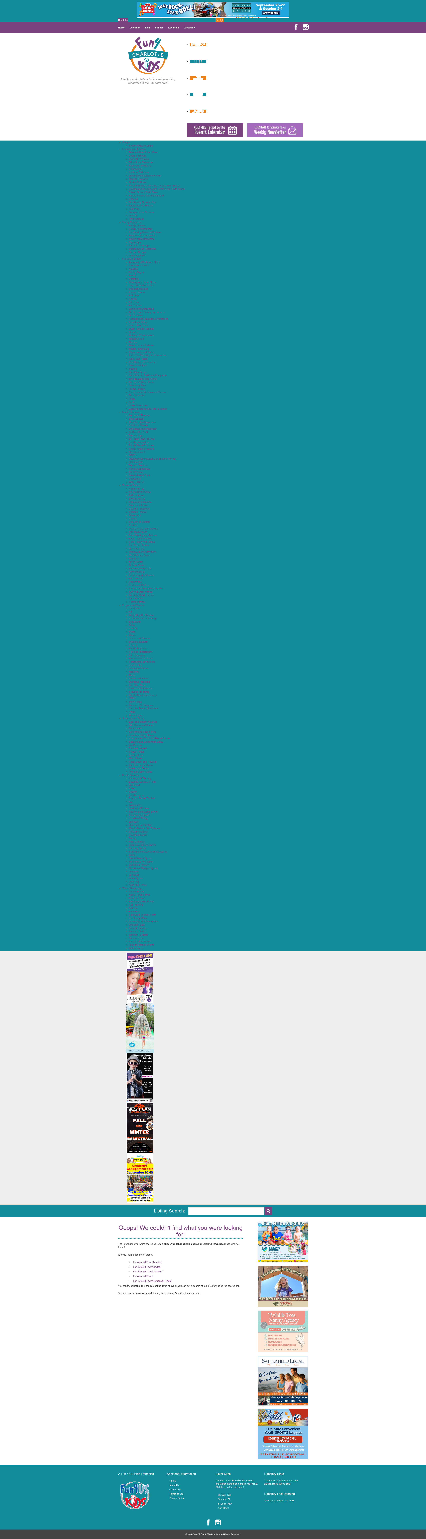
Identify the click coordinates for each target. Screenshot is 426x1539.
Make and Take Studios (141, 335)
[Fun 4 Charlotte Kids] (148, 55)
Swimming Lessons (139, 864)
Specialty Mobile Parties (141, 595)
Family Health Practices (141, 448)
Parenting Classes (138, 685)
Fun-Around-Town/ (143, 1276)
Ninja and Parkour (138, 831)
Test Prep (134, 208)
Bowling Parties (137, 498)
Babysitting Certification (141, 615)
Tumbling (134, 871)
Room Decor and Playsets (142, 761)
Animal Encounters (139, 265)
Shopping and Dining (133, 718)
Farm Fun (134, 911)
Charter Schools (137, 155)
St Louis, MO (225, 1503)
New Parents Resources (141, 238)
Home (121, 27)
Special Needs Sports (140, 858)
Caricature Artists (138, 505)
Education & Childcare (134, 149)
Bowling (133, 275)
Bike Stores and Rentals (141, 725)
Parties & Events (131, 485)
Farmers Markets (138, 748)
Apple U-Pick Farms (139, 894)
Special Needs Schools (141, 205)
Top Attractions (137, 395)
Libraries (133, 332)
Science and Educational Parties (146, 588)
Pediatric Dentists (138, 465)
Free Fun (134, 302)
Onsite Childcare (137, 182)
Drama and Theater (139, 638)
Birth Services (136, 418)
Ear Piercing (135, 745)
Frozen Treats (136, 751)
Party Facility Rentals (140, 568)
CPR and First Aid (138, 432)
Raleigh (219, 20)
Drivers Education (138, 641)
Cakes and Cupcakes (140, 502)
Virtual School (136, 218)
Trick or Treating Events (141, 944)
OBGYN (133, 455)
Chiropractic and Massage (143, 428)
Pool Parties (135, 581)
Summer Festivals (138, 934)
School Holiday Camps (141, 145)
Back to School (137, 898)
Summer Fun (136, 938)
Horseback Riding (138, 818)
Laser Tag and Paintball (141, 328)
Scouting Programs (139, 691)
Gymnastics (135, 805)
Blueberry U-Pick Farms (141, 901)
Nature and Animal (139, 678)
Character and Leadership (143, 618)
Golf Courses (136, 315)
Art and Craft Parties (139, 492)
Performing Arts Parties (141, 575)
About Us (174, 1485)
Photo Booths (136, 578)
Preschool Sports (138, 835)
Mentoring (134, 671)
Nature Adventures (139, 348)
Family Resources (131, 222)
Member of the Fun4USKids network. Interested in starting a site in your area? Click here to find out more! (236, 1484)
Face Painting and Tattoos (143, 535)
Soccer (132, 854)
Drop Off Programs (139, 159)
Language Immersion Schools (144, 175)
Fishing (133, 298)
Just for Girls (135, 665)
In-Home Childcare (139, 172)
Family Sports (136, 795)
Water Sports (136, 878)
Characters (135, 515)
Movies (132, 342)
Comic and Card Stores (141, 735)
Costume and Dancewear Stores (146, 741)
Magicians (134, 558)
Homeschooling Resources (143, 235)
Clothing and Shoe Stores (142, 731)
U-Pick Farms (136, 948)
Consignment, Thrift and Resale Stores (149, 738)
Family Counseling (138, 442)
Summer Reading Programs (143, 708)
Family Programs (138, 648)
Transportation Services (141, 212)
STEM (132, 698)
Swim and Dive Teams (140, 861)
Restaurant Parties (139, 585)
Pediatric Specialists (139, 468)
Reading (133, 198)
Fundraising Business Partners (145, 232)
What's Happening (132, 888)
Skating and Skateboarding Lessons (148, 851)
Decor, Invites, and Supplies (143, 528)
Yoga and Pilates (138, 884)
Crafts (132, 631)
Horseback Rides (138, 322)
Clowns (133, 518)
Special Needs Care (139, 475)
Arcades (133, 268)
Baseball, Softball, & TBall (142, 781)
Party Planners (136, 571)
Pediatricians (135, 472)
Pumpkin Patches (138, 928)
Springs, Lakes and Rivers (143, 378)
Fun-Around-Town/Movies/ (147, 1266)
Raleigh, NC (224, 1495)
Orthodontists (136, 462)
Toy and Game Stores (140, 771)
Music (132, 675)
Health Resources (131, 412)
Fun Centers (135, 305)
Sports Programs (131, 775)
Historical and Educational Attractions (148, 318)
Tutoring (133, 215)
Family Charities (137, 225)
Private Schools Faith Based (144, 192)
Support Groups (137, 252)
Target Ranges (137, 388)
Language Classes (139, 668)
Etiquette (133, 645)
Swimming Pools (137, 385)
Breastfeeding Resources (142, 422)
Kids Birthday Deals (139, 555)
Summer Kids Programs (141, 705)
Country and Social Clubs (142, 282)
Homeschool (135, 169)
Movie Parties (136, 561)
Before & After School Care (143, 152)
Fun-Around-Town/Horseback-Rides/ (152, 1280)
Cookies (133, 525)
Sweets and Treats (139, 768)
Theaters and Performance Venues (147, 392)
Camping (133, 278)
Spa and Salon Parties (140, 591)
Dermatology (135, 435)
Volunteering (135, 715)
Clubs (132, 625)
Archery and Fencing (140, 778)
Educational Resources (141, 162)
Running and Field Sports (142, 845)
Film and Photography (140, 651)
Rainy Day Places (138, 358)
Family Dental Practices (141, 445)
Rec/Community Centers (142, 362)
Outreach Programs (139, 681)
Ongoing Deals (137, 924)
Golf (131, 801)
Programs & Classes (133, 605)
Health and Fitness (139, 808)
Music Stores (136, 758)
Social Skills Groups (139, 245)
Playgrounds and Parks (141, 352)
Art (130, 611)
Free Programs (137, 655)
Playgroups (135, 242)
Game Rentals (136, 548)
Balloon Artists (136, 495)
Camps (126, 142)
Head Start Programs (140, 165)
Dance (132, 635)
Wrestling (134, 881)
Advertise (173, 27)
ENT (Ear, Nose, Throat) (142, 438)
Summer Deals (137, 931)
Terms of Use (176, 1493)
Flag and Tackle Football (142, 798)
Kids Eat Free (136, 755)
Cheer (132, 788)
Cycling (133, 791)
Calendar (135, 27)
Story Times (135, 701)
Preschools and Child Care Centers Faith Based (154, 185)
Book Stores (135, 728)
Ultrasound (134, 478)
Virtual (132, 711)
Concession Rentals (139, 521)
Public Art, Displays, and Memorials (147, 355)
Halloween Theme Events (142, 914)
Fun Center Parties (139, 545)
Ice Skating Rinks (138, 918)
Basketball (134, 785)
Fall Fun (133, 908)
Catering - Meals (137, 511)
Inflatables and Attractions (142, 551)
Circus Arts (134, 621)
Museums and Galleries (141, 345)
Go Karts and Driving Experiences (147, 312)
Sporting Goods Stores (141, 765)
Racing (132, 838)
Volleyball (134, 874)
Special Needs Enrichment (143, 695)
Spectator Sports (138, 372)
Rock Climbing (136, 841)
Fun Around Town (131, 258)
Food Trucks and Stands (142, 541)
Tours (132, 398)
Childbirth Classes (138, 425)
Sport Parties (136, 598)
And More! (223, 1508)
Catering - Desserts (139, 508)
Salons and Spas (138, 365)
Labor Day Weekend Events (143, 921)
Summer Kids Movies (140, 941)
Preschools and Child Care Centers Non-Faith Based (157, 188)
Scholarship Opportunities (142, 202)
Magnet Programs (138, 178)
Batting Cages (136, 272)
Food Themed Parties (140, 538)
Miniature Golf (136, 338)
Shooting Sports (137, 848)
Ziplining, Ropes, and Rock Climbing (148, 408)
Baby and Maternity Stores (143, 721)
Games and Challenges (141, 308)
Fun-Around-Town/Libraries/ (148, 1271)
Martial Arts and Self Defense (144, 828)
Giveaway (189, 27)
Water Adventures (138, 405)
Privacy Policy (176, 1498)
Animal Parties (136, 488)
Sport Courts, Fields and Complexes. (148, 375)
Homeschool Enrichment (142, 661)
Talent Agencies (137, 255)
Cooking (133, 628)
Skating (133, 368)
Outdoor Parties (137, 565)
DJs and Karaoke (138, 531)
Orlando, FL (224, 1499)
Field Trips (134, 295)
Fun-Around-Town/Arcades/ (147, 1262)
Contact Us (175, 1489)
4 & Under (134, 608)
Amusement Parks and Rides (144, 262)
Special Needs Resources (142, 248)
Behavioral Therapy (139, 415)
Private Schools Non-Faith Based (146, 195)
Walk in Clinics (136, 482)
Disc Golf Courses (138, 288)
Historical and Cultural (140, 658)
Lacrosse (134, 821)
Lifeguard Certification (140, 825)
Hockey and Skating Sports (143, 811)
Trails (132, 402)
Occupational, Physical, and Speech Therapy (152, 458)
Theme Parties (136, 601)
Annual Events (136, 891)
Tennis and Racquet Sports (143, 868)
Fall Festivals (136, 904)
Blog (147, 27)
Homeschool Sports (139, 815)
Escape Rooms (137, 292)
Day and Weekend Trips (141, 285)
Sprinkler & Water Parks (141, 382)
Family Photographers (140, 228)
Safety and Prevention (140, 688)
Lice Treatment (137, 452)
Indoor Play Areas (138, 325)
